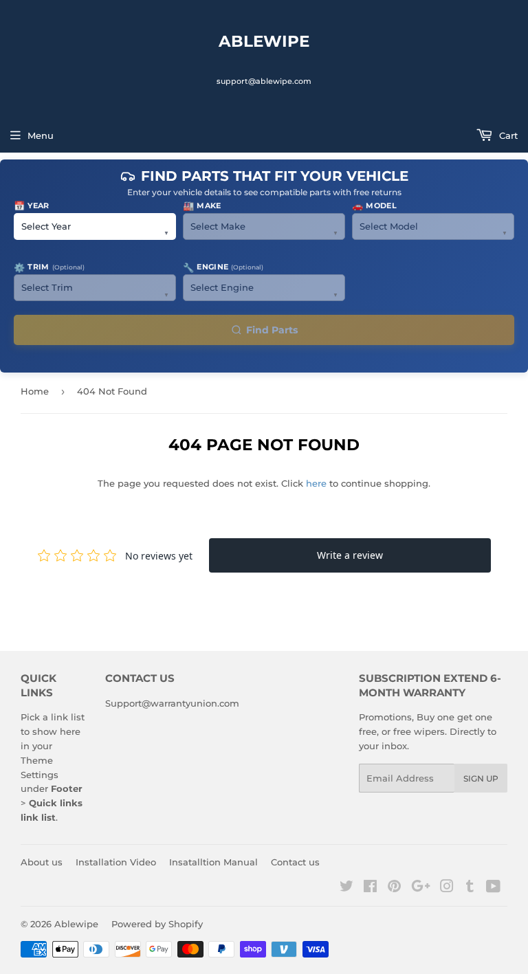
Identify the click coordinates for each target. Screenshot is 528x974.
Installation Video (116, 861)
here (316, 483)
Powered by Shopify (157, 923)
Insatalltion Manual (213, 861)
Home (35, 391)
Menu (41, 135)
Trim (49, 267)
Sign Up (480, 778)
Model (374, 205)
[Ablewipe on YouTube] (493, 888)
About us (42, 861)
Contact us (295, 861)
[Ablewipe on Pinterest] (394, 888)
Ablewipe (264, 41)
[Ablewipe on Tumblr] (469, 888)
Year (32, 205)
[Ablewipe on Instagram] (447, 888)
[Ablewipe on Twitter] (346, 888)
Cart (507, 135)
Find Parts (272, 330)
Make (202, 205)
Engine (223, 267)
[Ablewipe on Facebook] (370, 888)
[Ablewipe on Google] (420, 888)
